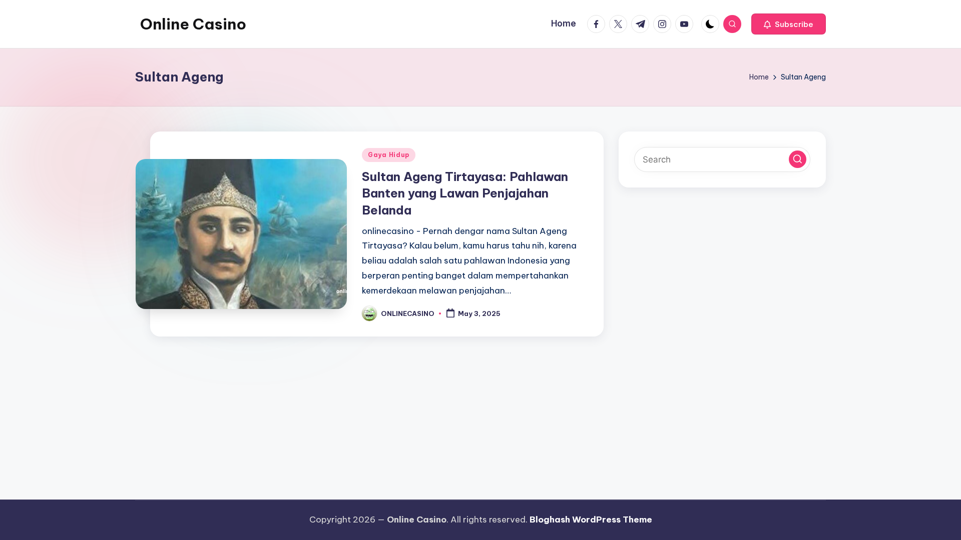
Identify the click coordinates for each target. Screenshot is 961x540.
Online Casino (193, 24)
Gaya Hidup (388, 154)
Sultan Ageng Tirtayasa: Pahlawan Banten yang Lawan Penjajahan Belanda (465, 193)
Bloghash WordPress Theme (591, 519)
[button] (788, 24)
